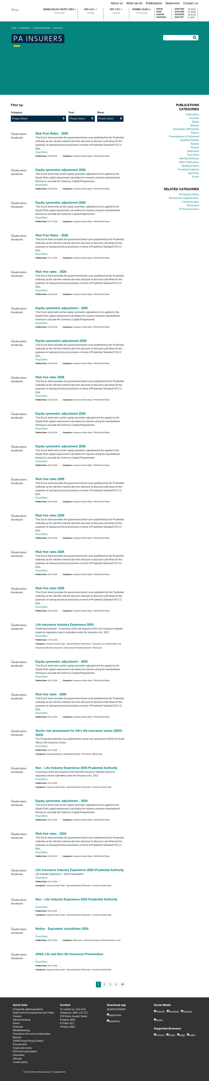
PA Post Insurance (189, 209)
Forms (195, 177)
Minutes (194, 125)
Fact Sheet (193, 155)
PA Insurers (58, 28)
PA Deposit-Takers (189, 194)
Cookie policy (20, 1062)
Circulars (194, 118)
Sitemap (17, 1058)
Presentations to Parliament (184, 136)
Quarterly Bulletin (189, 140)
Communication (190, 201)
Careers (17, 1016)
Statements (193, 151)
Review (195, 147)
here (83, 1009)
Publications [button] (154, 3)
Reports (194, 144)
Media (195, 121)
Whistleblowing (21, 1030)
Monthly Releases (189, 158)
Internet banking (21, 1019)
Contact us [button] (190, 3)
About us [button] (117, 3)
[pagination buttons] (122, 984)
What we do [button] (134, 3)
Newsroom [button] (172, 3)
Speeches (193, 173)
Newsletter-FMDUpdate (186, 129)
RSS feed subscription (25, 1051)
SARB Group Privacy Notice (28, 1041)
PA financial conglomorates (184, 198)
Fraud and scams (22, 1048)
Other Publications (189, 162)
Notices (195, 132)
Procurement (20, 1044)
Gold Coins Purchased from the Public (33, 1012)
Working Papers (190, 166)
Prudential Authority (42, 28)
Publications (25, 28)
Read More (41, 152)
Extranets (18, 1026)
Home (14, 28)
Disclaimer (18, 1055)
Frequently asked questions (28, 1009)
